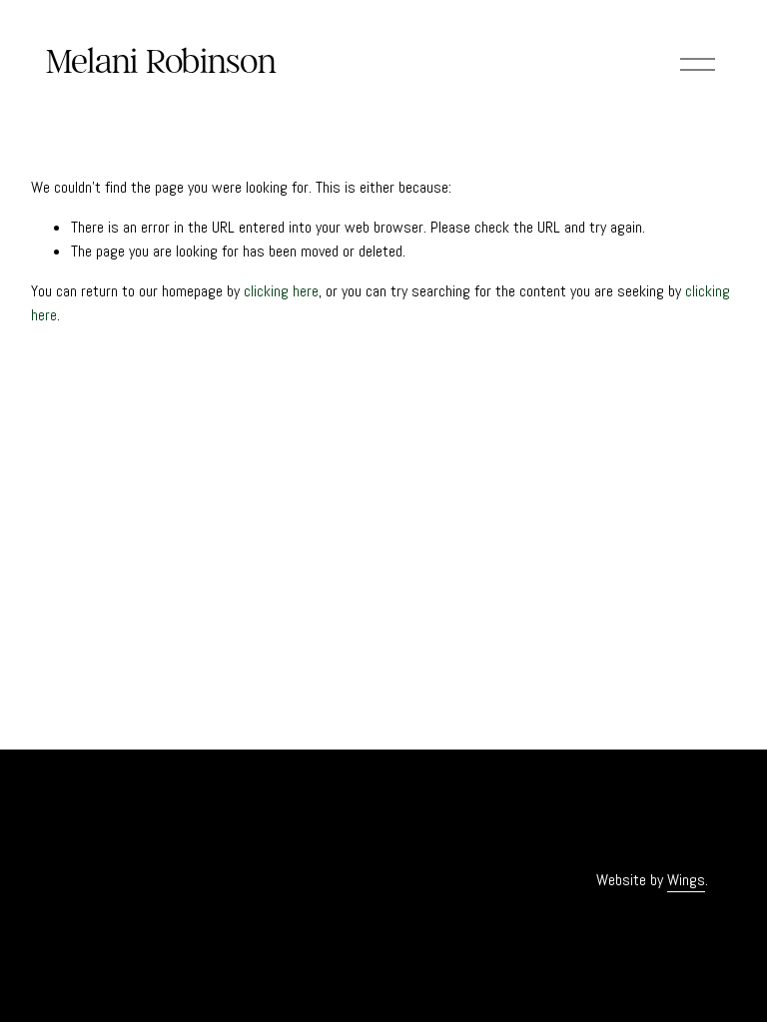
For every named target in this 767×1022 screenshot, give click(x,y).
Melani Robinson (161, 61)
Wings (686, 879)
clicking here (281, 290)
